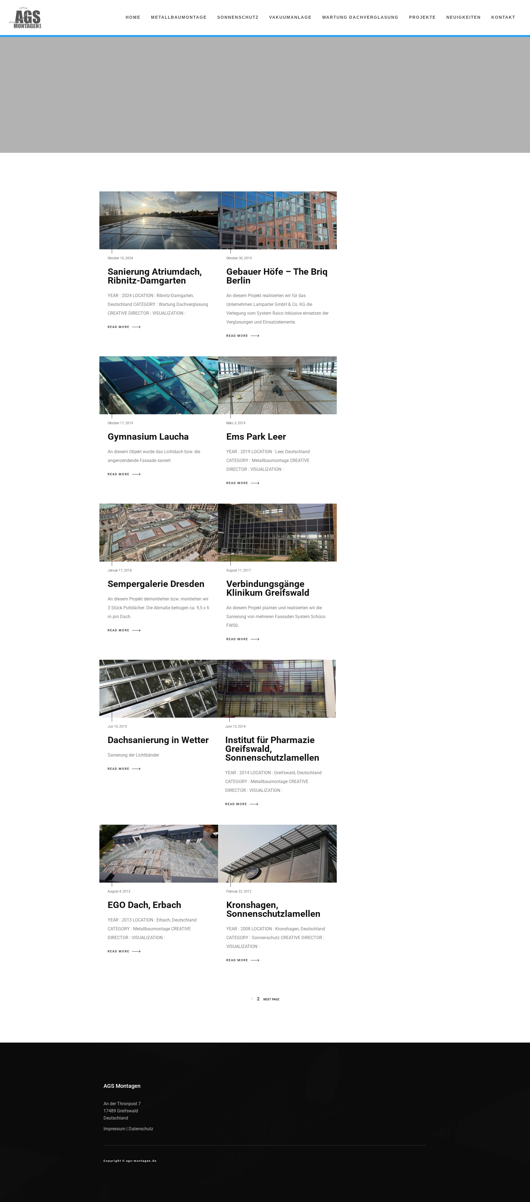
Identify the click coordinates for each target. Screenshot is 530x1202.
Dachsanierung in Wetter (158, 739)
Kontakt (503, 17)
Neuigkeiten (463, 17)
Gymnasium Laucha (148, 436)
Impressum (114, 1128)
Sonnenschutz (238, 17)
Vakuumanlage (290, 17)
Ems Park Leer (256, 436)
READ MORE (118, 327)
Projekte (422, 17)
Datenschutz (141, 1128)
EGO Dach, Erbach (144, 904)
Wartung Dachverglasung (360, 17)
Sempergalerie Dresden (156, 583)
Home (133, 17)
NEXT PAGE (271, 999)
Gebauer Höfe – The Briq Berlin (277, 276)
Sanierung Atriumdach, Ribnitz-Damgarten (155, 276)
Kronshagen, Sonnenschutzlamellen (273, 909)
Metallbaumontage (179, 17)
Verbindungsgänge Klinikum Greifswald (267, 588)
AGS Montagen (122, 1086)
